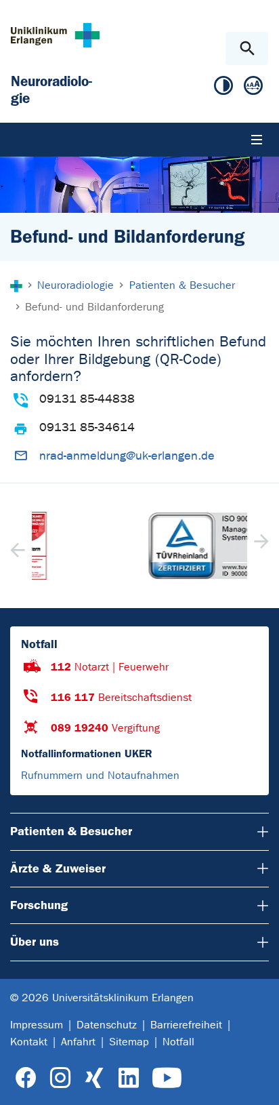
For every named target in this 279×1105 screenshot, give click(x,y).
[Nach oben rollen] (258, 1083)
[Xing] (94, 1078)
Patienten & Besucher (71, 831)
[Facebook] (26, 1078)
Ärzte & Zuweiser (58, 868)
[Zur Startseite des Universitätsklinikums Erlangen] (55, 35)
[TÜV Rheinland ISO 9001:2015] (140, 545)
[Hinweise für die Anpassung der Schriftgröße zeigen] (253, 88)
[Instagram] (60, 1078)
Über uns (34, 941)
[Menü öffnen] (257, 140)
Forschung (39, 905)
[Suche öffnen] (247, 48)
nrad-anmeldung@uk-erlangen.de (127, 456)
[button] (260, 546)
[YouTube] (166, 1078)
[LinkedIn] (128, 1078)
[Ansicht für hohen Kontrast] (223, 88)
